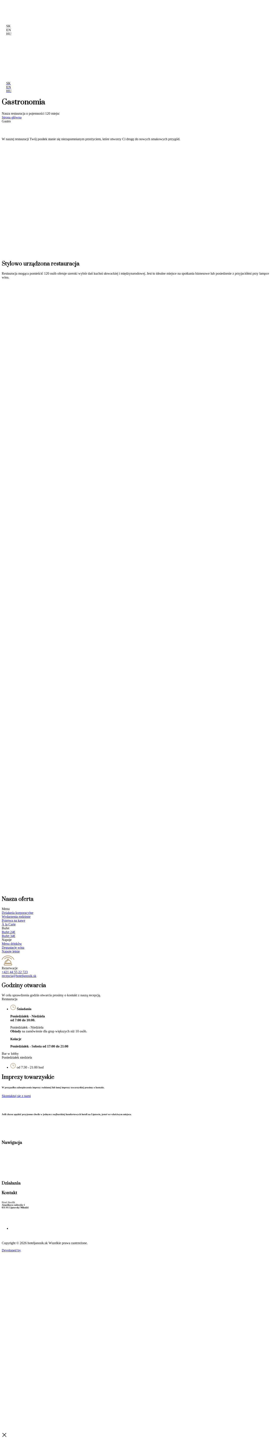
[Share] (261, 4)
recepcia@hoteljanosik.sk (19, 976)
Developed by (11, 1250)
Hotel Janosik (15, 1105)
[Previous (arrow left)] (7, 720)
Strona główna (11, 117)
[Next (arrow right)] (267, 720)
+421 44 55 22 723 (15, 972)
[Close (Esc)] (270, 4)
